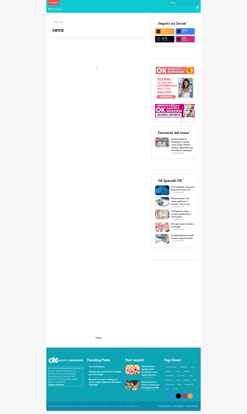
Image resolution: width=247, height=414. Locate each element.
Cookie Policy (191, 406)
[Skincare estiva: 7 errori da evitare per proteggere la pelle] (132, 385)
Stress (175, 389)
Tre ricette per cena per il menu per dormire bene (73, 152)
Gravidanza (169, 384)
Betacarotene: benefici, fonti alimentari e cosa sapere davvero (149, 370)
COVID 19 (168, 380)
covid (191, 376)
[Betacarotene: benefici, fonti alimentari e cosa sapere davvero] (132, 369)
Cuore (178, 380)
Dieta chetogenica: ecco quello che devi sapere (122, 94)
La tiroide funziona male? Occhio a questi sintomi (182, 236)
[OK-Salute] (54, 9)
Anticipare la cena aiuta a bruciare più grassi (122, 268)
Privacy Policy (164, 406)
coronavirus (169, 376)
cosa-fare (181, 376)
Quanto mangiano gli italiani (115, 306)
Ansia (193, 367)
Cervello (187, 371)
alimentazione (170, 367)
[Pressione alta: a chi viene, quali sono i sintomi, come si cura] (162, 202)
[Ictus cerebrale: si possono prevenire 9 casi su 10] (162, 190)
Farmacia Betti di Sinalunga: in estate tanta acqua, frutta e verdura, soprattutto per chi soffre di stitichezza (182, 145)
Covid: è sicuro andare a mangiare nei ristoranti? (72, 75)
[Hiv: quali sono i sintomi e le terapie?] (162, 227)
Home (55, 22)
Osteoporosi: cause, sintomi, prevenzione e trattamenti (181, 214)
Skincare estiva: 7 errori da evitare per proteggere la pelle (150, 384)
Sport (167, 389)
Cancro (177, 371)
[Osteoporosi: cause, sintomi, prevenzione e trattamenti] (162, 214)
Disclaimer (178, 406)
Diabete (186, 380)
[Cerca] (193, 8)
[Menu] (197, 8)
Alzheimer (183, 367)
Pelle (179, 384)
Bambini (168, 371)
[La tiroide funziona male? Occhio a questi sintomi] (162, 239)
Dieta (195, 380)
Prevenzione (189, 384)
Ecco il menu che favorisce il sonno (66, 248)
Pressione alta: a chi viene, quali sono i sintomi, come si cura (180, 201)
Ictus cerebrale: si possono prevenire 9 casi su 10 (183, 188)
